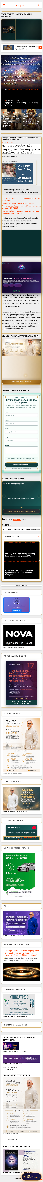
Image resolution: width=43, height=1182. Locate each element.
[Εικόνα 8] (22, 698)
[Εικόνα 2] (17, 698)
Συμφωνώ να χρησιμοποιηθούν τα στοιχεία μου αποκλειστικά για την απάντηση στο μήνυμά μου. (21, 459)
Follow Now (16, 610)
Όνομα (7, 412)
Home (3, 142)
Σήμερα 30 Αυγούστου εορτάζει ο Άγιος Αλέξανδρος (21, 103)
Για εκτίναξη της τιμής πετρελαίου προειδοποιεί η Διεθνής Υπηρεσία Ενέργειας (19, 573)
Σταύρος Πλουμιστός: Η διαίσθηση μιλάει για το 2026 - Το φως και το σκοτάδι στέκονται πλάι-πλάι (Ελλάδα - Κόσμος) (21, 953)
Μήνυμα (7, 445)
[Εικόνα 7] (21, 698)
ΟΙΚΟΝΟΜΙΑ (10, 142)
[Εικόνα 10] (24, 698)
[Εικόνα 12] (26, 698)
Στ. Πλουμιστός (18, 5)
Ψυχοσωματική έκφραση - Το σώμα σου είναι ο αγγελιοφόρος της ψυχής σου (11, 121)
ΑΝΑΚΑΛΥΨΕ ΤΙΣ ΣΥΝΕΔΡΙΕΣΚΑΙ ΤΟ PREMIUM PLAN (21, 702)
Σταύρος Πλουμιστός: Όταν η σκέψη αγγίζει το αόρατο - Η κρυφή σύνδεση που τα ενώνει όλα (21, 78)
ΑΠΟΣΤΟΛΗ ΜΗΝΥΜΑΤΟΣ (21, 464)
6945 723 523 (22, 31)
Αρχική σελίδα (12, 1139)
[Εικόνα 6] (20, 698)
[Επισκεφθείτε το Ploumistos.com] (8, 29)
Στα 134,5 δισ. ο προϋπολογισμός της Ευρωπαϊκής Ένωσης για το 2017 (20, 555)
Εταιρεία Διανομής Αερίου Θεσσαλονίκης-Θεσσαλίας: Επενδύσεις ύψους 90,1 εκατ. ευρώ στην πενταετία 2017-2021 (21, 206)
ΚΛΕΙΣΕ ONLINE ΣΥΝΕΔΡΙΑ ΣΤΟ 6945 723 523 (21, 381)
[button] (21, 680)
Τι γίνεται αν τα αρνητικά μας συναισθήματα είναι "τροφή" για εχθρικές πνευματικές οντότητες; (25, 47)
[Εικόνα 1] (16, 698)
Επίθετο (7, 420)
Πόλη (6, 437)
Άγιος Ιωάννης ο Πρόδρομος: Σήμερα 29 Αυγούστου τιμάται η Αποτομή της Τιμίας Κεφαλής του (31, 119)
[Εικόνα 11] (25, 698)
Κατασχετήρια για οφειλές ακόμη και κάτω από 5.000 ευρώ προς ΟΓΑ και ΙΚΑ (20, 212)
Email (6, 428)
